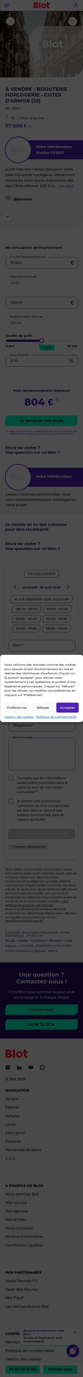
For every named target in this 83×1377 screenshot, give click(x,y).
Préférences (17, 707)
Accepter (67, 707)
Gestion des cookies (19, 717)
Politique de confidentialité (56, 717)
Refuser (43, 707)
